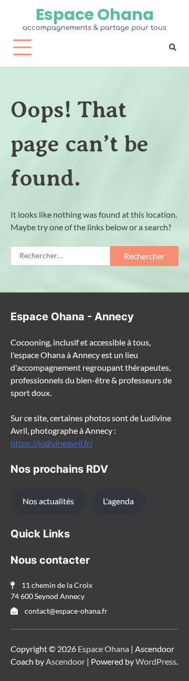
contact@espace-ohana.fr (65, 610)
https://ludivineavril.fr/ (51, 443)
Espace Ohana (95, 14)
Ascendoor (65, 661)
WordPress (155, 661)
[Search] (172, 47)
